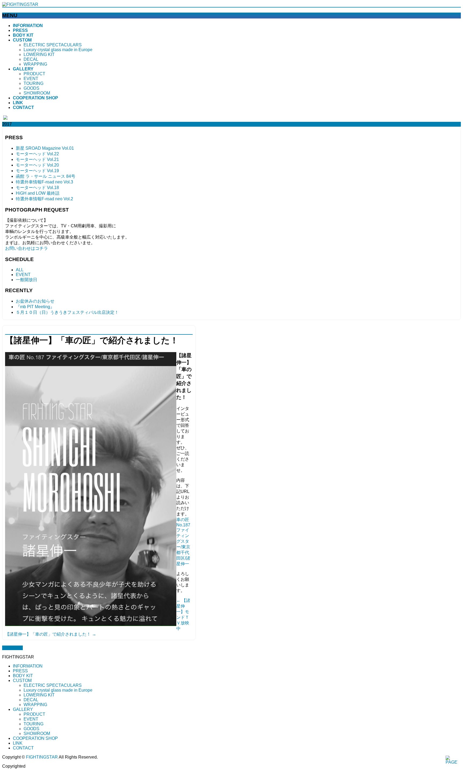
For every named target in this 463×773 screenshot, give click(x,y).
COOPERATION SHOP (35, 738)
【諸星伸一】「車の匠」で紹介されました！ (50, 634)
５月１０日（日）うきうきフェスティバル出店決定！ (67, 312)
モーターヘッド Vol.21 (37, 159)
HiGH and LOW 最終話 (37, 193)
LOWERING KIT (39, 54)
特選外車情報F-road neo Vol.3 (44, 182)
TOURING (33, 83)
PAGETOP (12, 648)
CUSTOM (22, 680)
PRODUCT (34, 73)
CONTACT (23, 748)
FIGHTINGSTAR (42, 757)
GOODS (31, 88)
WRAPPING (35, 64)
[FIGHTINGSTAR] (20, 4)
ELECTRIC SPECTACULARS (53, 45)
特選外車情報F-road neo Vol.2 (44, 199)
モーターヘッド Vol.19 (37, 170)
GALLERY (23, 709)
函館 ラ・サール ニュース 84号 (45, 176)
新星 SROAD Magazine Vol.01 (45, 148)
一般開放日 (26, 279)
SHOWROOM (37, 93)
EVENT (31, 78)
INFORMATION (28, 666)
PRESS (20, 671)
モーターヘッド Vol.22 (37, 154)
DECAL (31, 59)
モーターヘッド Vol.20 (37, 165)
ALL (20, 269)
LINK (18, 743)
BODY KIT (23, 675)
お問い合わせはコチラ (26, 248)
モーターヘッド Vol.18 (37, 187)
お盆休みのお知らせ (35, 301)
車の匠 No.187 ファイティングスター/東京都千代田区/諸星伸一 (183, 541)
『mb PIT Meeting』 (35, 306)
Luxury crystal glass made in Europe (58, 49)
